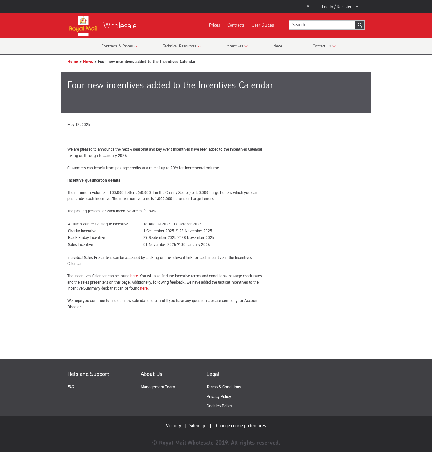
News (277, 46)
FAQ (70, 387)
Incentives (234, 46)
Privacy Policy (219, 396)
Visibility (173, 426)
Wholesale (120, 25)
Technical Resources (179, 46)
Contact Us (322, 46)
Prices (214, 25)
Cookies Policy (219, 406)
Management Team (158, 387)
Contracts (235, 25)
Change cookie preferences (241, 426)
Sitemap (197, 426)
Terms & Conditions (224, 387)
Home (72, 61)
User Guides (263, 25)
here (134, 276)
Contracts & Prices (117, 46)
